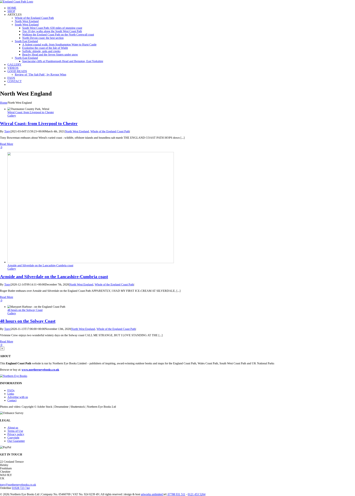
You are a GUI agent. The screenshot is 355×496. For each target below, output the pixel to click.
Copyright (13, 437)
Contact (11, 400)
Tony (7, 131)
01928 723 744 (21, 488)
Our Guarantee (16, 440)
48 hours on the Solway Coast (25, 310)
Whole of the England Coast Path (109, 131)
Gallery (11, 115)
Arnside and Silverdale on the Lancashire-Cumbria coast (40, 265)
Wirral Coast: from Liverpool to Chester (30, 112)
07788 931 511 (176, 494)
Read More (6, 144)
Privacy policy (15, 434)
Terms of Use (15, 430)
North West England (77, 131)
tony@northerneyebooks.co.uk (18, 484)
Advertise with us (17, 397)
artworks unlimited (152, 494)
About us (12, 427)
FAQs (10, 390)
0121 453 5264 (196, 494)
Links (10, 393)
